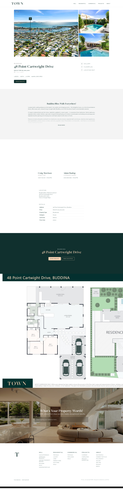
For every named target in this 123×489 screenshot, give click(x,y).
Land (54, 458)
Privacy (98, 464)
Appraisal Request (42, 457)
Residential (82, 3)
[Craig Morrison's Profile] (48, 162)
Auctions (56, 462)
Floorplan (88, 67)
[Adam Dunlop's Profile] (74, 162)
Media (98, 466)
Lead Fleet (107, 479)
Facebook (17, 480)
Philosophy (99, 458)
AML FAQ (98, 462)
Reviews (41, 463)
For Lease (71, 456)
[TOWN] (17, 4)
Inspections (57, 460)
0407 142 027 (41, 177)
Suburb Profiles (44, 467)
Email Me (49, 177)
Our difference (44, 455)
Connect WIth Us (101, 456)
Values (98, 460)
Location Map (89, 70)
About (108, 3)
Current (84, 455)
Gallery (87, 63)
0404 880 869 (68, 177)
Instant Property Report (44, 461)
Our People (99, 455)
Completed (85, 456)
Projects (101, 3)
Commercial (92, 3)
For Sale (56, 455)
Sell (75, 3)
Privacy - (83, 479)
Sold (40, 465)
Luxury (55, 456)
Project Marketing (85, 459)
